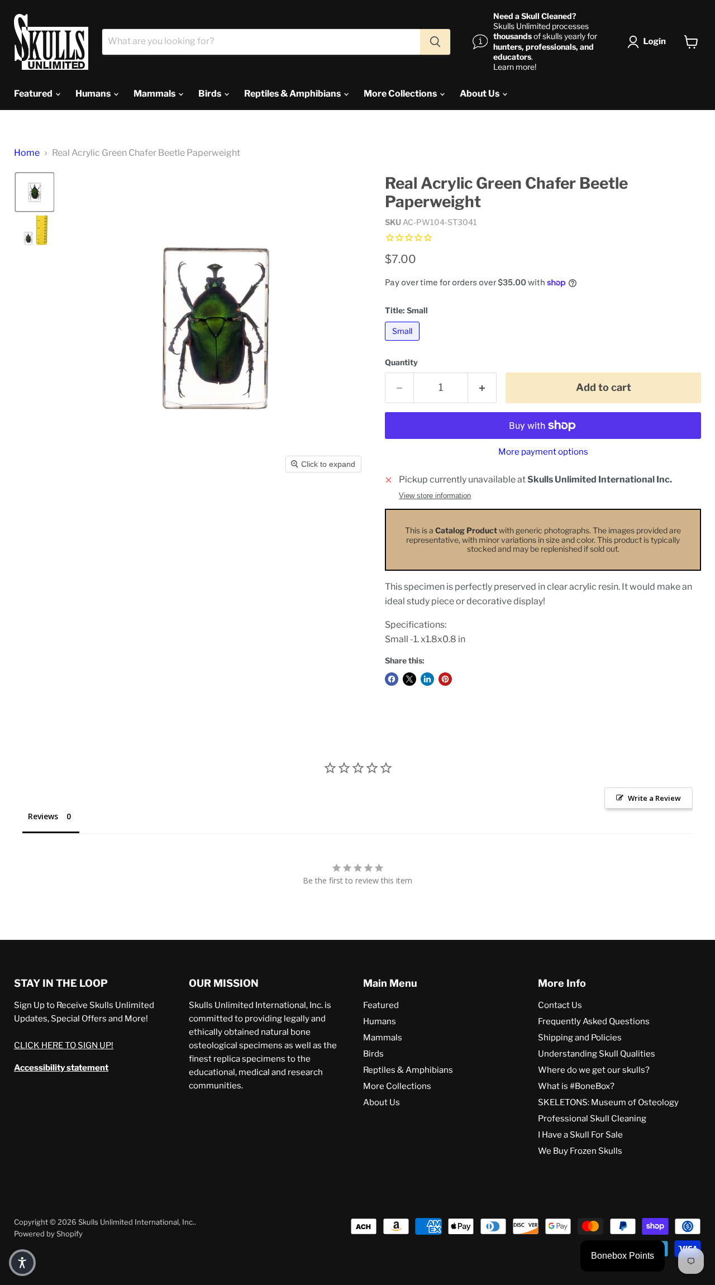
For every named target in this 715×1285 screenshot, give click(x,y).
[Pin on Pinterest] (445, 679)
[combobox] (261, 42)
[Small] (403, 343)
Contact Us (560, 1005)
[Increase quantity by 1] (482, 387)
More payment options (543, 452)
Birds (210, 93)
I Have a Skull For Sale (580, 1135)
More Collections (401, 93)
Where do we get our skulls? (594, 1070)
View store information (435, 496)
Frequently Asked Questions (594, 1021)
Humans (93, 93)
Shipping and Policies (580, 1038)
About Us (480, 93)
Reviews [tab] (43, 816)
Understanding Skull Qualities (596, 1054)
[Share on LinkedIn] (427, 679)
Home (27, 153)
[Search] (435, 42)
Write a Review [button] (654, 798)
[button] (648, 42)
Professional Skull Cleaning (592, 1119)
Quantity (401, 362)
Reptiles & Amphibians (293, 93)
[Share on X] (409, 679)
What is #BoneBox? (576, 1086)
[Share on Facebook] (391, 679)
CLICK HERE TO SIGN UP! (63, 1045)
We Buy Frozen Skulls (580, 1151)
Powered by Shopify (48, 1233)
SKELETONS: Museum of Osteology (608, 1102)
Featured (34, 93)
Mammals (155, 93)
